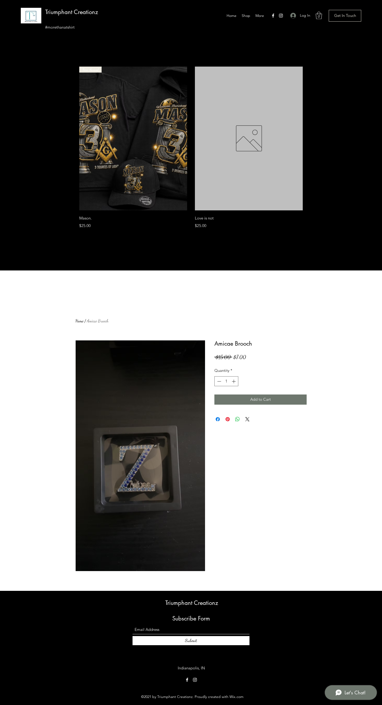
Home (79, 320)
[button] (319, 15)
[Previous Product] (72, 138)
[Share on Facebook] (218, 419)
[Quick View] (249, 138)
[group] (191, 148)
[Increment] (234, 381)
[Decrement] (218, 381)
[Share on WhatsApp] (237, 419)
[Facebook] (273, 15)
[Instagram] (281, 15)
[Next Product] (310, 138)
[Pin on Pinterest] (228, 419)
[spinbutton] (226, 381)
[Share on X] (247, 419)
